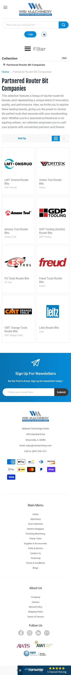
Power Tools (35, 538)
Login (30, 34)
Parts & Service (35, 548)
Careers (35, 602)
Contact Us (35, 553)
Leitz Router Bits (49, 327)
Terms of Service (35, 616)
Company (35, 597)
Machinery (36, 519)
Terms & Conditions (35, 563)
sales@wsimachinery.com (39, 445)
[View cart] (44, 35)
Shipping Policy (35, 611)
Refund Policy (35, 607)
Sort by (22, 138)
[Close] (20, 670)
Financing (35, 558)
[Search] (64, 24)
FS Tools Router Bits (16, 278)
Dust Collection (35, 524)
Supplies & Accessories (35, 543)
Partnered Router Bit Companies (25, 64)
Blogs (35, 568)
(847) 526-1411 (39, 451)
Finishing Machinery (35, 533)
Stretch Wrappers (35, 529)
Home (5, 72)
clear (64, 58)
